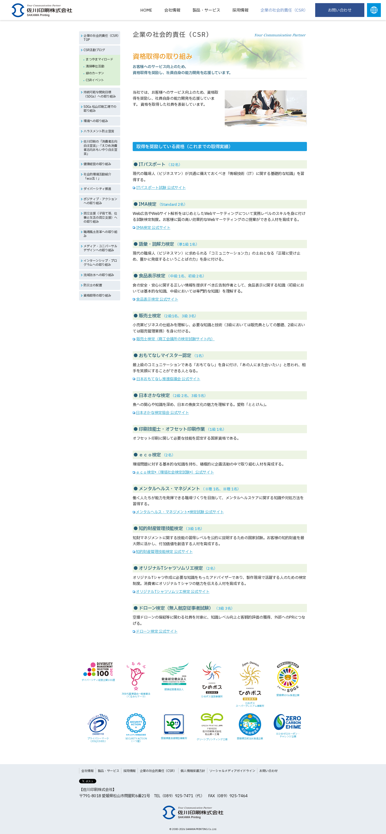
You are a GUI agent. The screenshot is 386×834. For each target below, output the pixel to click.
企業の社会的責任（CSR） (284, 10)
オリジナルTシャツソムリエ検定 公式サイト (173, 592)
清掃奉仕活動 (95, 66)
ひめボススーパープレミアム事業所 (250, 704)
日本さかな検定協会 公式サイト (162, 413)
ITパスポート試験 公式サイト (161, 188)
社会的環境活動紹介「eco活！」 (97, 176)
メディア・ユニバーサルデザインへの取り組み (100, 248)
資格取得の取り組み (97, 295)
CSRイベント (95, 80)
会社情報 (172, 10)
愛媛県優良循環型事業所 (174, 738)
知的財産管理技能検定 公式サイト (164, 552)
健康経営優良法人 (174, 689)
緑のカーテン (95, 73)
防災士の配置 (93, 285)
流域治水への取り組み (99, 275)
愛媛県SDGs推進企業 (288, 695)
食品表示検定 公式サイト (157, 299)
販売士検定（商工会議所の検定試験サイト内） (175, 339)
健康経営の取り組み (97, 164)
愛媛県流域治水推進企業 (250, 738)
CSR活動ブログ (94, 50)
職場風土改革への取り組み (100, 234)
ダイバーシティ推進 (97, 189)
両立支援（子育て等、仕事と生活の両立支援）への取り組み (100, 217)
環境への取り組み (96, 121)
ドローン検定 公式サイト (156, 631)
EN (374, 10)
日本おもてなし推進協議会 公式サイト (168, 379)
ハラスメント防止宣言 (99, 131)
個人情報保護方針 (192, 771)
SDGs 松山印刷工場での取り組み (100, 108)
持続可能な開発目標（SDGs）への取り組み (100, 94)
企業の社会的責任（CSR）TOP (101, 37)
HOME (146, 10)
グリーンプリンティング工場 (212, 739)
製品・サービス (206, 10)
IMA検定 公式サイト (153, 228)
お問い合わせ (340, 10)
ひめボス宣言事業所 (212, 697)
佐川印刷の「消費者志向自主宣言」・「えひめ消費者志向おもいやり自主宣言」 (100, 147)
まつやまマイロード (99, 59)
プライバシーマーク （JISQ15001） (98, 740)
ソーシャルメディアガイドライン (232, 771)
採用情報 (129, 771)
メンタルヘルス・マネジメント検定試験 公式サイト (180, 512)
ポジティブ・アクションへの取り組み (100, 201)
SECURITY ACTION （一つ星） (136, 740)
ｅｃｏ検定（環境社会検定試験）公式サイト (175, 472)
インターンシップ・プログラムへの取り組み (100, 262)
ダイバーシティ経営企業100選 (98, 680)
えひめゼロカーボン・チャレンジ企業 (288, 735)
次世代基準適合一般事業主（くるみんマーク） (136, 695)
